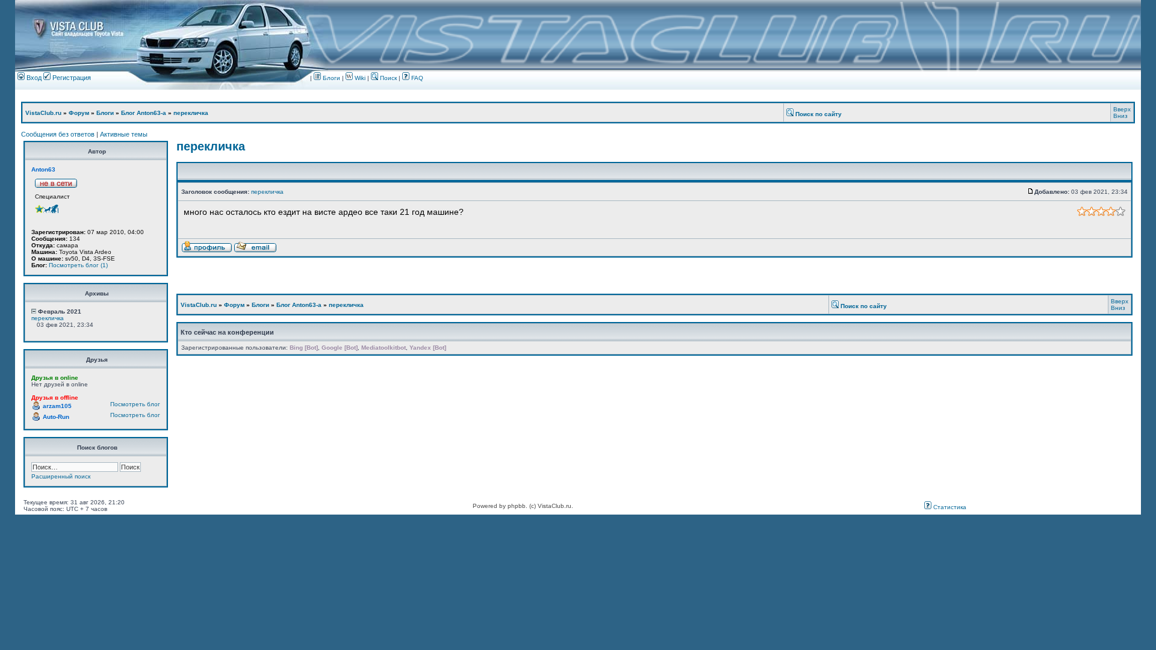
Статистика (948, 507)
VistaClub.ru (43, 113)
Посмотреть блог (135, 404)
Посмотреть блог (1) (78, 265)
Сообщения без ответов (58, 134)
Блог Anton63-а (143, 113)
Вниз (1120, 116)
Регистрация (71, 77)
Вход (33, 77)
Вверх (1122, 109)
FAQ (416, 78)
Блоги (330, 78)
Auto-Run (56, 416)
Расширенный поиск (60, 476)
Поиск (387, 78)
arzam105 (57, 406)
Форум (79, 113)
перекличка (190, 113)
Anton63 (43, 169)
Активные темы (124, 134)
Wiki (360, 78)
